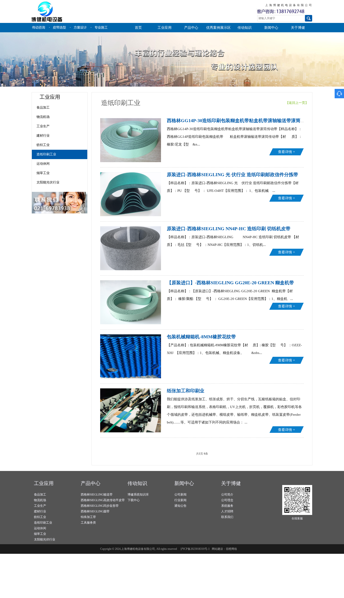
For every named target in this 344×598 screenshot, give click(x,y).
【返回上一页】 (298, 103)
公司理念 (227, 500)
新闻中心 (271, 27)
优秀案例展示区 (218, 27)
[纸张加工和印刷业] (130, 431)
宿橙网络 (231, 549)
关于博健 (298, 27)
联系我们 (227, 517)
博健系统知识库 (138, 494)
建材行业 (43, 135)
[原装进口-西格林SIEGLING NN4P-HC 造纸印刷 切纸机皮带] (130, 269)
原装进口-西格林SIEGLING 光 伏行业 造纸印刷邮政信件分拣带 (232, 174)
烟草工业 (43, 173)
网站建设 (217, 549)
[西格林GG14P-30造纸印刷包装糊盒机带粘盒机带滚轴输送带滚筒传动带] (130, 161)
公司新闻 (180, 494)
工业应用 (164, 27)
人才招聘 (227, 511)
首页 (138, 27)
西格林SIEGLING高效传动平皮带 (103, 500)
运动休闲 (43, 163)
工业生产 (43, 126)
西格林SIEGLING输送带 (97, 494)
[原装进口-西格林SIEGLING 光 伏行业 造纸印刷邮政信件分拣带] (130, 215)
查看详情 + (286, 152)
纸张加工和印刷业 (185, 390)
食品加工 (43, 107)
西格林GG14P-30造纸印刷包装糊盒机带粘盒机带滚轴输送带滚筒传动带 (241, 120)
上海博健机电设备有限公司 (80, 11)
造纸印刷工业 (46, 154)
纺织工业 (43, 145)
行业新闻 (180, 500)
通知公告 (180, 505)
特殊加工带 (88, 517)
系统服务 (227, 505)
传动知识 (245, 27)
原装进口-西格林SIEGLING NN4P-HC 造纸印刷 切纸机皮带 (228, 228)
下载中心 (134, 500)
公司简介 (227, 494)
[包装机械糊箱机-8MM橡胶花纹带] (130, 377)
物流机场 (43, 117)
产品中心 (191, 27)
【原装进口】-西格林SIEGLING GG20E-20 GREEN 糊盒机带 (230, 282)
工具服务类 (88, 522)
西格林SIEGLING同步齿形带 (100, 505)
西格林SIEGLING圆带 (95, 511)
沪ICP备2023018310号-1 (195, 549)
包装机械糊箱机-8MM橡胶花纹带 (201, 336)
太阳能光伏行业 (48, 182)
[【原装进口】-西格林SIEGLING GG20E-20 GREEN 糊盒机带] (130, 323)
